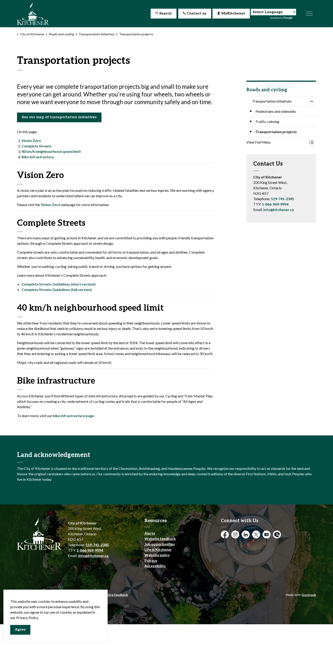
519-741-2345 (282, 199)
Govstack (309, 595)
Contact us (196, 13)
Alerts (150, 533)
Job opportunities (160, 544)
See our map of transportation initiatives (59, 117)
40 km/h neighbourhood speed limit (51, 151)
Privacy (151, 560)
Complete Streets (37, 146)
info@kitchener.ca (278, 209)
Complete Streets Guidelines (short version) (59, 284)
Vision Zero (31, 140)
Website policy (157, 555)
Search (165, 13)
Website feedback (160, 538)
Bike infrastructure (38, 157)
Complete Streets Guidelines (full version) (57, 289)
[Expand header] (309, 13)
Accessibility (155, 566)
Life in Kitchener (158, 549)
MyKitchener (233, 13)
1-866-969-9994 (275, 204)
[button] (276, 142)
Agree (20, 629)
